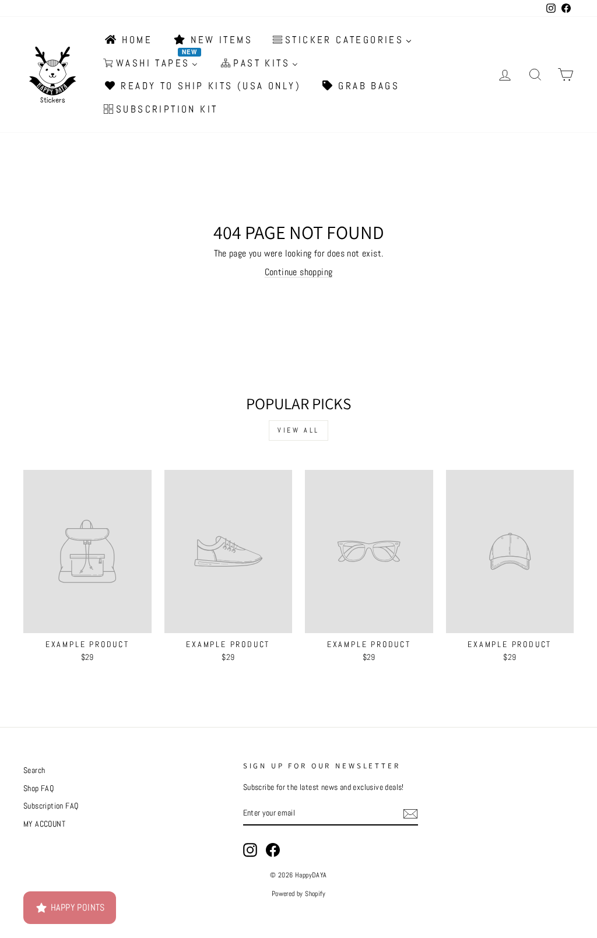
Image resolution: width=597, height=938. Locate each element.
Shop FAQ (38, 788)
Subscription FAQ (50, 806)
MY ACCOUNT (44, 824)
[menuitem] (127, 40)
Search (34, 770)
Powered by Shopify (298, 893)
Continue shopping (299, 272)
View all (298, 430)
